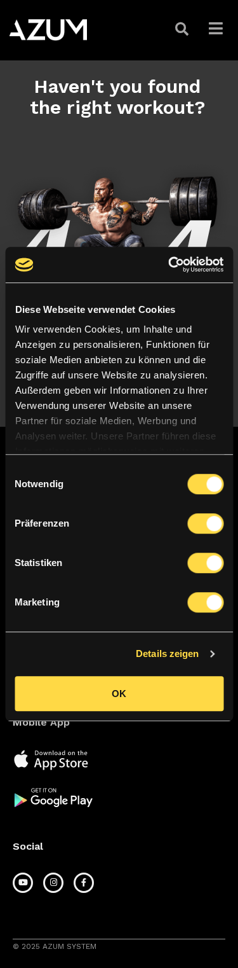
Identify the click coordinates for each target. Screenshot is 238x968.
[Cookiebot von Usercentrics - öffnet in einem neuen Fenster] (169, 264)
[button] (183, 29)
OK (119, 693)
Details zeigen (167, 653)
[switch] (205, 523)
